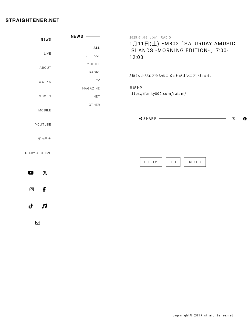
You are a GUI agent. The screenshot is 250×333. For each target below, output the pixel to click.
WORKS (45, 82)
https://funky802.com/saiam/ (157, 93)
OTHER (94, 104)
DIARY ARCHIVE (38, 153)
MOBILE (44, 110)
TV (98, 80)
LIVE (47, 53)
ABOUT (45, 67)
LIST (173, 162)
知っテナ (44, 138)
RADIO (94, 72)
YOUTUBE (43, 124)
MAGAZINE (91, 88)
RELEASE (92, 55)
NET (97, 96)
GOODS (45, 96)
